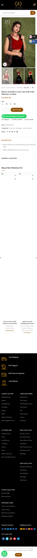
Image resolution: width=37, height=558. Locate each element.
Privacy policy (5, 509)
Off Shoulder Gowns (26, 404)
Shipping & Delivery (9, 158)
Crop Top (26, 87)
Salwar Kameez (6, 397)
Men (31, 330)
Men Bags (23, 477)
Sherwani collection (26, 467)
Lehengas (19, 87)
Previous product (31, 88)
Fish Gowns (23, 400)
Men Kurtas (23, 470)
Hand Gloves (24, 414)
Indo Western (24, 473)
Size (3, 101)
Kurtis (3, 414)
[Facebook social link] (7, 131)
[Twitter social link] (9, 131)
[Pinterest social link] (12, 131)
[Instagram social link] (10, 538)
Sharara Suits (9, 326)
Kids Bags (23, 454)
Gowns (3, 410)
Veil (21, 410)
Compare (6, 119)
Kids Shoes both (25, 450)
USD (32, 36)
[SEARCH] (33, 13)
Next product (35, 88)
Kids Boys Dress (25, 433)
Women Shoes (6, 496)
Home (3, 87)
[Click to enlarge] (5, 64)
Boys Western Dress (26, 440)
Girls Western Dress (26, 447)
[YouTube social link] (14, 538)
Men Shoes (23, 480)
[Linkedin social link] (15, 131)
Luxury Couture (11, 87)
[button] (4, 554)
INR (32, 41)
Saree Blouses (5, 404)
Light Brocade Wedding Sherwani (27, 322)
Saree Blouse (5, 440)
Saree (3, 437)
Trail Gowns (23, 407)
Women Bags (5, 493)
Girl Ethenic (23, 443)
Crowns (22, 417)
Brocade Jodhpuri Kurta (27, 326)
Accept (18, 554)
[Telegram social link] (17, 131)
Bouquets (23, 420)
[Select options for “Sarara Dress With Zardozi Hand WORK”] (15, 179)
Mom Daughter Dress (7, 420)
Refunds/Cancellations (8, 513)
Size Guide (29, 119)
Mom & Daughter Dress (8, 457)
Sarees (3, 400)
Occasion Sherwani (27, 328)
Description (6, 140)
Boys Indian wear (25, 437)
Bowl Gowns (24, 397)
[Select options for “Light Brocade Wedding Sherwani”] (33, 179)
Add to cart (17, 110)
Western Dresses (6, 417)
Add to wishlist (17, 119)
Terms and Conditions (8, 506)
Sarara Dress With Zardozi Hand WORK (10, 322)
